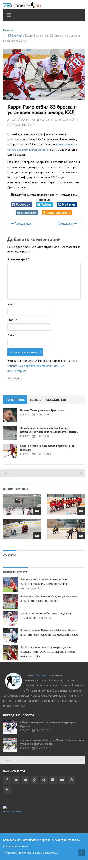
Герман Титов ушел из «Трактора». (42, 410)
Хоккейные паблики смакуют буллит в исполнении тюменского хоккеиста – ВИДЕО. (49, 430)
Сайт (10, 335)
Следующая (66, 223)
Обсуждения (56, 400)
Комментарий (18, 259)
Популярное (15, 400)
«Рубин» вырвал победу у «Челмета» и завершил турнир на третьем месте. (52, 742)
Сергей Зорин (20, 119)
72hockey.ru (41, 675)
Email (12, 320)
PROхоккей (15, 35)
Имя (11, 304)
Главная (8, 30)
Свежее (35, 400)
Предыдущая (23, 223)
